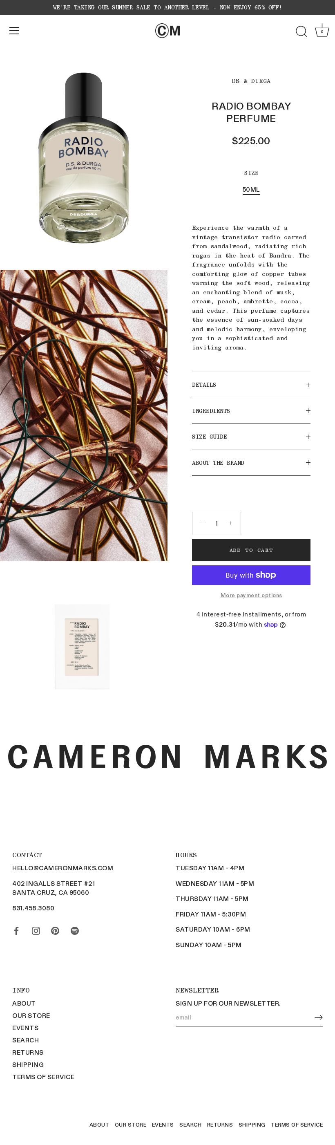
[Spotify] (75, 929)
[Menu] (14, 31)
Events (25, 1028)
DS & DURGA (251, 81)
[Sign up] (319, 1017)
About (24, 1003)
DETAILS (204, 384)
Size (251, 173)
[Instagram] (36, 929)
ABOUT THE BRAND (218, 462)
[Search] (301, 32)
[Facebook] (16, 929)
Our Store (31, 1015)
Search (25, 1040)
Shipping (28, 1064)
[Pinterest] (55, 929)
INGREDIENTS (211, 411)
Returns (28, 1052)
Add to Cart (251, 550)
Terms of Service (43, 1077)
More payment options (251, 595)
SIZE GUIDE (209, 436)
